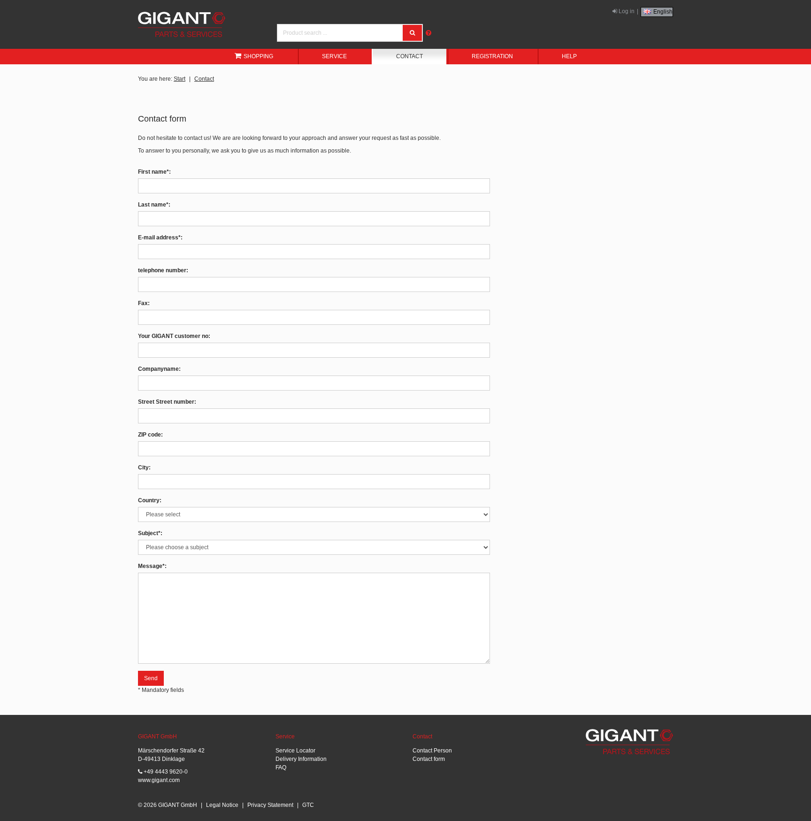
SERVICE (334, 56)
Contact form (429, 759)
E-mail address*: (160, 237)
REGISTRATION (492, 56)
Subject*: (150, 533)
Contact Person (432, 750)
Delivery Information (301, 759)
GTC (308, 805)
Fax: (144, 303)
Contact (204, 79)
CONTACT (409, 56)
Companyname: (159, 369)
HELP (569, 56)
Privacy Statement (270, 805)
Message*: (152, 566)
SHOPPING (258, 56)
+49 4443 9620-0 (165, 771)
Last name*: (154, 204)
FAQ (280, 767)
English (662, 11)
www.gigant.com (159, 780)
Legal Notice (222, 805)
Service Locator (295, 750)
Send (151, 678)
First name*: (154, 172)
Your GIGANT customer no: (174, 336)
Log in (626, 11)
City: (144, 467)
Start (179, 79)
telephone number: (163, 270)
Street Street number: (167, 402)
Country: (149, 500)
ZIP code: (150, 434)
